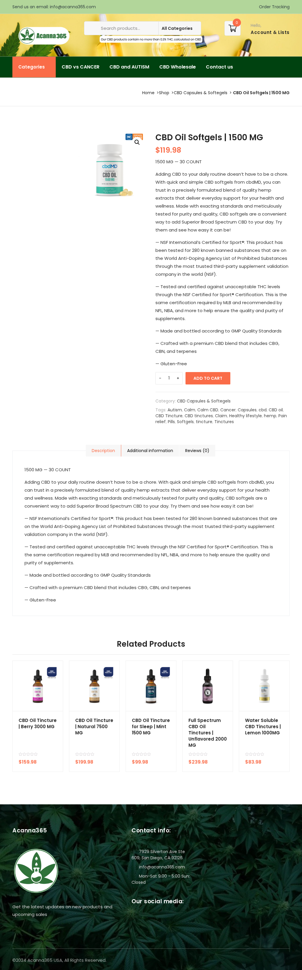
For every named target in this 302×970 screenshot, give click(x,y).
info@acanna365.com (73, 7)
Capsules (247, 410)
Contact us (219, 66)
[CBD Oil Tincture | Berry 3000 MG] (38, 686)
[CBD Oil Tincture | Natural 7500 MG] (94, 686)
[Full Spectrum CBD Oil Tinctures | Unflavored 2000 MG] (207, 686)
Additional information (150, 451)
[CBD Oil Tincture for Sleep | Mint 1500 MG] (151, 686)
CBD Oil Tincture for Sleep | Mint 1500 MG (151, 726)
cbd (263, 410)
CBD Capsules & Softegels (200, 93)
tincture (204, 422)
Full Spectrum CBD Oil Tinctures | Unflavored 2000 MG (207, 732)
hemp (270, 416)
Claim (221, 416)
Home (148, 93)
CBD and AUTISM (129, 66)
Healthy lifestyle (245, 416)
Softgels (185, 422)
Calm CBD (207, 410)
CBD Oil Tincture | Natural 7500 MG (94, 726)
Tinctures (224, 422)
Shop (164, 93)
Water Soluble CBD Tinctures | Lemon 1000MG (263, 726)
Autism (175, 410)
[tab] (103, 451)
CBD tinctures (199, 416)
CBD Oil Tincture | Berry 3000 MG (38, 723)
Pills (171, 422)
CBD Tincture (169, 416)
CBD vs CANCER (80, 66)
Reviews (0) (197, 451)
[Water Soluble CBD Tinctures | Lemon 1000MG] (264, 686)
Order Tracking (274, 7)
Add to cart (207, 378)
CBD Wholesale (177, 66)
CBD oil (276, 410)
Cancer (228, 410)
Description (103, 451)
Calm (189, 410)
